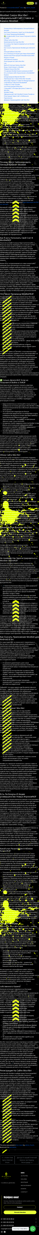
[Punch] (3, 3)
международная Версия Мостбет (14, 77)
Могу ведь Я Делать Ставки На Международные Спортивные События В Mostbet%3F (19, 82)
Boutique (24, 1182)
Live (5, 63)
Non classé (19, 1145)
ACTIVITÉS (24, 1176)
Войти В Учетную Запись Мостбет (15, 65)
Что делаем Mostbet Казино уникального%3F (18, 71)
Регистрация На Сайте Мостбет (14, 61)
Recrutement (26, 1185)
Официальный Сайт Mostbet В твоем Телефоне (19, 94)
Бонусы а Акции (9, 57)
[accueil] (6, 1175)
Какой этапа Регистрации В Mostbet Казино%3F (19, 55)
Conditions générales (8, 1182)
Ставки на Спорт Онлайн (12, 84)
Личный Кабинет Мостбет (12, 52)
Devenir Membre (20, 1212)
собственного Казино (11, 59)
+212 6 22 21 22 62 (8, 1225)
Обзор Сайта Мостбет (11, 40)
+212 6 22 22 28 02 (8, 1219)
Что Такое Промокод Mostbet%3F (14, 34)
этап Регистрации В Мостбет (13, 86)
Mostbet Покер (8, 92)
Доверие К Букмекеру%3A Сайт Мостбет (16, 100)
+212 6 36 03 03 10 (8, 1222)
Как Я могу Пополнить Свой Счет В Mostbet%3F (19, 32)
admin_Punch (30, 8)
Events (23, 1188)
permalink (13, 1147)
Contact (24, 1192)
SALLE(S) (24, 1179)
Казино (6, 75)
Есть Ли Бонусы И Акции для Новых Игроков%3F (19, 54)
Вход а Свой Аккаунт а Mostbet (14, 67)
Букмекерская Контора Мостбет (14, 42)
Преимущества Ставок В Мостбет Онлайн (17, 79)
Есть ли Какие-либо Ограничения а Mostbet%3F (19, 73)
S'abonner (30, 3)
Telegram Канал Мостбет (12, 69)
